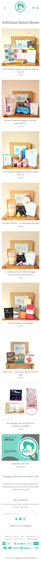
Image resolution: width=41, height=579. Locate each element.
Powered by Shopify (30, 558)
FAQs (22, 536)
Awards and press (31, 536)
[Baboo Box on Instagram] (24, 519)
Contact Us (8, 536)
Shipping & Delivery (32, 539)
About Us (16, 536)
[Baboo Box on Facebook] (20, 519)
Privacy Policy (8, 539)
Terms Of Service (20, 539)
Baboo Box (19, 558)
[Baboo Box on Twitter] (16, 519)
